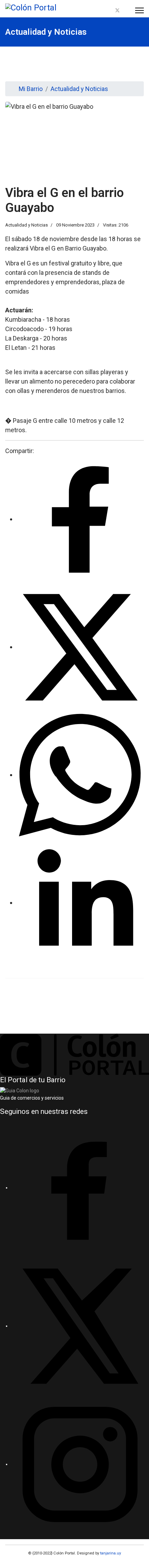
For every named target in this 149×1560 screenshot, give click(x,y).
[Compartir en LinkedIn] (80, 902)
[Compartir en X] (80, 646)
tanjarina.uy (110, 1553)
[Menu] (139, 10)
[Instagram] (125, 10)
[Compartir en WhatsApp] (80, 774)
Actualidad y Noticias (26, 225)
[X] (80, 1326)
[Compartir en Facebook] (80, 519)
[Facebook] (109, 10)
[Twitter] (117, 10)
